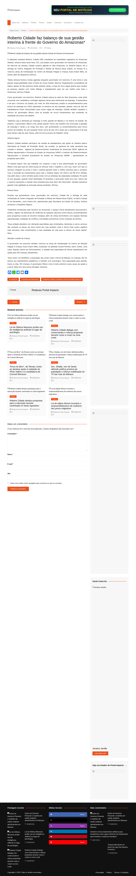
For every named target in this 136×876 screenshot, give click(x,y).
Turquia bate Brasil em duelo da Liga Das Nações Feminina (118, 847)
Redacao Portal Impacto (17, 48)
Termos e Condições (121, 872)
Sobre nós (15, 23)
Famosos (57, 23)
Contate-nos (78, 23)
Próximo (79, 302)
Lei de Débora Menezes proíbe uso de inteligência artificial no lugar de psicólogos (26, 329)
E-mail (10, 464)
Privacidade (100, 872)
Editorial (25, 23)
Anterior (15, 302)
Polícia (41, 23)
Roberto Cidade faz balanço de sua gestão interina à (62, 279)
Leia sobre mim (100, 753)
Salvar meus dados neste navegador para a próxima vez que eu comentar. (36, 483)
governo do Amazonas (30, 279)
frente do (13, 279)
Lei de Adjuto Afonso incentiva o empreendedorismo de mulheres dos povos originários (66, 406)
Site (8, 473)
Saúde (49, 23)
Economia (68, 23)
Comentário (12, 434)
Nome (10, 454)
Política (33, 23)
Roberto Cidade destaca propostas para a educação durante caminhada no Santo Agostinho (26, 403)
